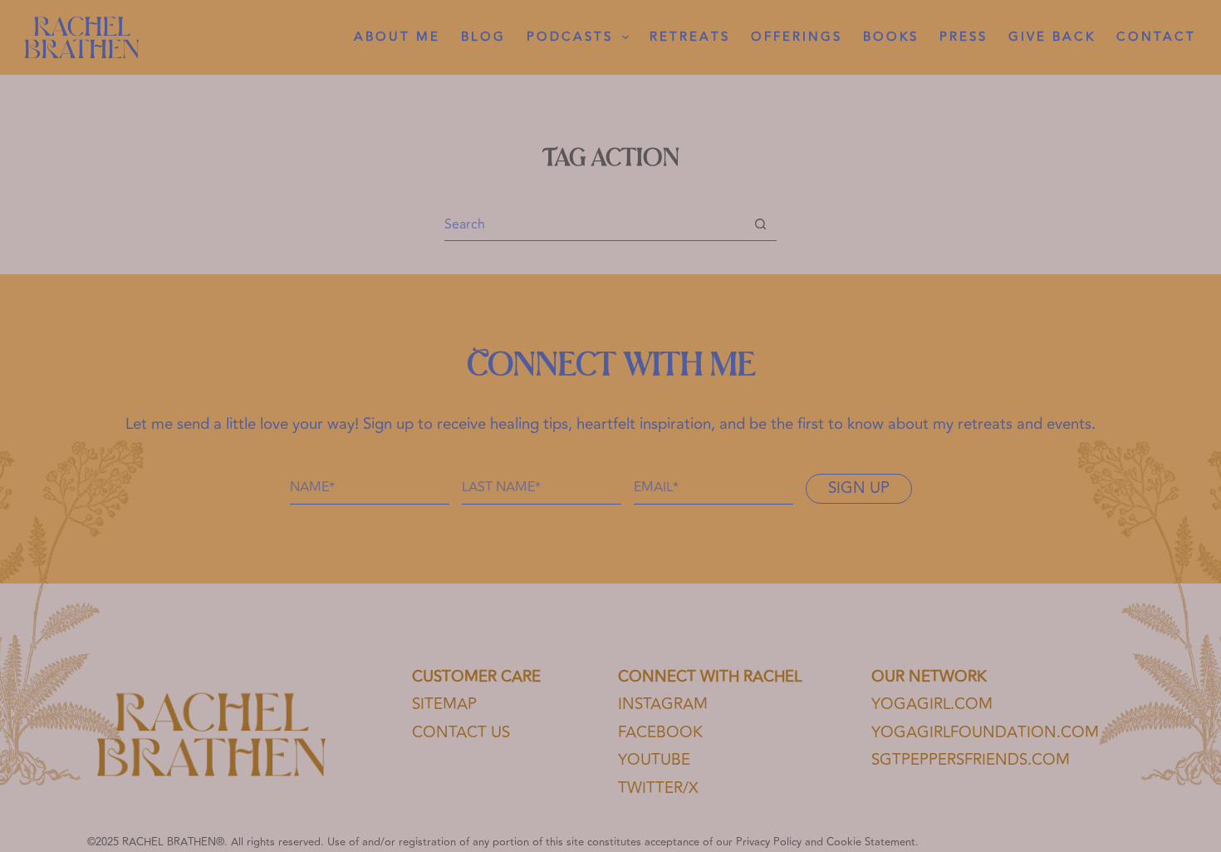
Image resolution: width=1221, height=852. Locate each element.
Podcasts (570, 37)
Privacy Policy (769, 842)
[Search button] (760, 224)
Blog (483, 37)
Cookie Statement (870, 842)
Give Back (1052, 37)
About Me (397, 37)
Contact (1156, 37)
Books (891, 37)
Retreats (690, 37)
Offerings (796, 37)
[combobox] (594, 224)
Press (963, 37)
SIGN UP (859, 488)
